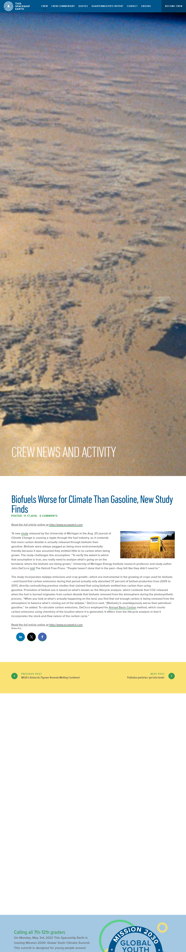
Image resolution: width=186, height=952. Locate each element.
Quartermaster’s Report (107, 6)
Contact (132, 6)
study (24, 533)
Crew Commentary (63, 6)
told (32, 568)
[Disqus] (93, 756)
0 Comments (49, 516)
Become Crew (173, 6)
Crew (44, 6)
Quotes (83, 6)
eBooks (146, 6)
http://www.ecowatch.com (66, 524)
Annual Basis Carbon (122, 607)
